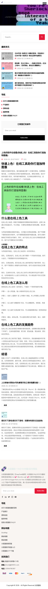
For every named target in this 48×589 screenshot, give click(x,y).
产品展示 (6, 105)
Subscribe (24, 138)
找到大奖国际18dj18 (10, 116)
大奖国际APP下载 (7, 551)
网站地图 (4, 536)
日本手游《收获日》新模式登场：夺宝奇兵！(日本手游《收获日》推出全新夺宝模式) (30, 54)
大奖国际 (38, 585)
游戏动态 (6, 108)
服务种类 (6, 112)
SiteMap (4, 533)
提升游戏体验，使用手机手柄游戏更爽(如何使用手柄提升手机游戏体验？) (30, 84)
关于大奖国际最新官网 (10, 101)
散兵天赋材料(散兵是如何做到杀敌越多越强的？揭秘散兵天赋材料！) (29, 74)
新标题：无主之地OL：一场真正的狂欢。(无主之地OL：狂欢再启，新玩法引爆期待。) (30, 64)
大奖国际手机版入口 (8, 547)
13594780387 (10, 569)
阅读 (5, 405)
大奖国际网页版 (6, 544)
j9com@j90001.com (12, 565)
